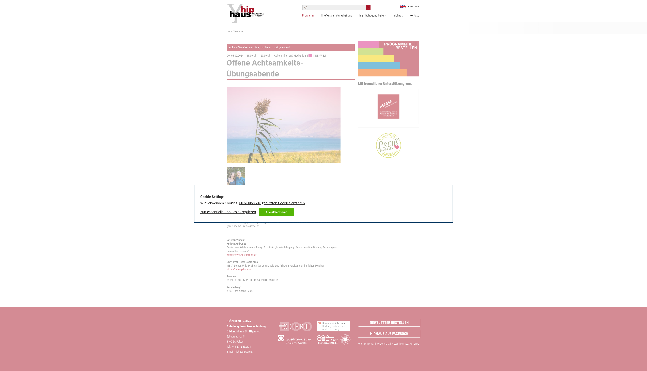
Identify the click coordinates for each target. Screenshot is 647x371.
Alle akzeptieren (276, 212)
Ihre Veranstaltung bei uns (336, 15)
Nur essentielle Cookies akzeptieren (228, 211)
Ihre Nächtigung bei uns (373, 15)
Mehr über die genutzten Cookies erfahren (272, 203)
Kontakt (414, 15)
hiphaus (398, 15)
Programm (308, 15)
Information (413, 6)
